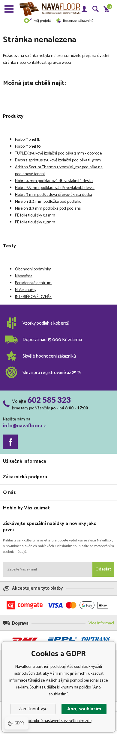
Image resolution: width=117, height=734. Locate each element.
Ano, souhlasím (84, 709)
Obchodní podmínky (33, 269)
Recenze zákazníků (78, 21)
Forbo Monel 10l (28, 146)
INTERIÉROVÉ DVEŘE (33, 296)
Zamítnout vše (33, 709)
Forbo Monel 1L (27, 139)
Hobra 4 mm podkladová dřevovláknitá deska (54, 181)
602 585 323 (49, 400)
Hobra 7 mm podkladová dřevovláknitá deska (53, 194)
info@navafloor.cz (24, 426)
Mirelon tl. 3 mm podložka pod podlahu (48, 208)
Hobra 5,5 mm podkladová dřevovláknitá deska (54, 187)
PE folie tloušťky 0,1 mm (35, 215)
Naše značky (25, 290)
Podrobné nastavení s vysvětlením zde (59, 721)
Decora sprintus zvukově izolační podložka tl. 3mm (58, 160)
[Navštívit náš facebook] (10, 442)
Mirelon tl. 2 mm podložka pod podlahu (48, 201)
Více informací (101, 623)
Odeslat (103, 569)
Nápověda (23, 276)
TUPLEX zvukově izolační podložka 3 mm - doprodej (59, 153)
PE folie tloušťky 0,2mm (35, 222)
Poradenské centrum (33, 283)
